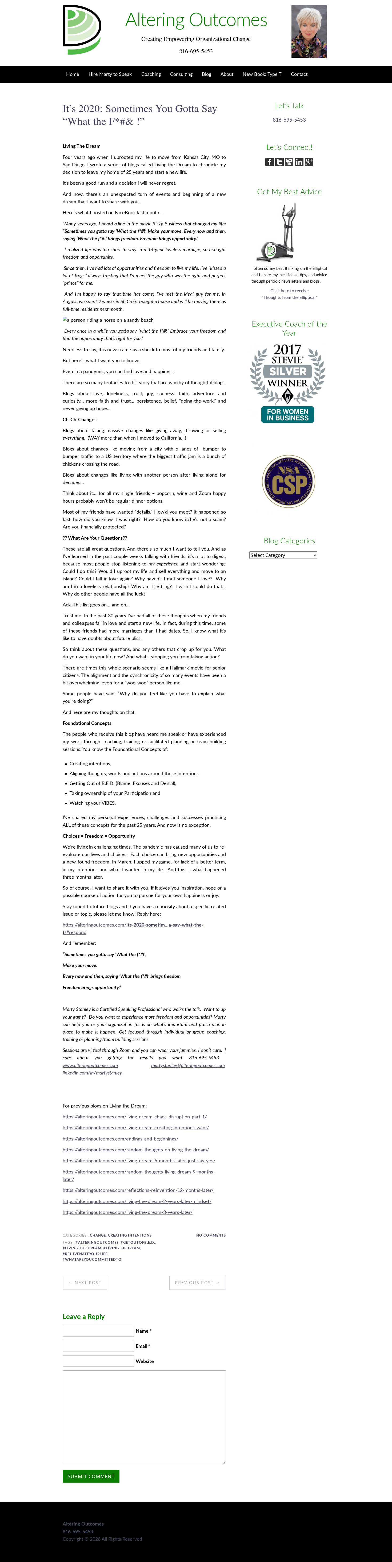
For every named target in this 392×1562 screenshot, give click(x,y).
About (227, 74)
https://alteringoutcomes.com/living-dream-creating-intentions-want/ (136, 1128)
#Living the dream (82, 1248)
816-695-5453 (289, 120)
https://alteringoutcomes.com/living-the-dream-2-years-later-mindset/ (137, 1201)
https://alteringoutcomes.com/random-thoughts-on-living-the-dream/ (136, 1150)
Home (72, 74)
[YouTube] (290, 165)
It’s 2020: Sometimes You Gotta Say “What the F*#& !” (140, 114)
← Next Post (85, 1283)
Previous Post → (197, 1283)
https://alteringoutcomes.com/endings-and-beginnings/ (120, 1139)
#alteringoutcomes (97, 1243)
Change (98, 1235)
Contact (299, 74)
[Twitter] (280, 165)
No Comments (211, 1235)
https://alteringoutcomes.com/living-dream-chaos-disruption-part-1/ (135, 1117)
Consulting (181, 74)
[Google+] (309, 165)
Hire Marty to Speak (110, 74)
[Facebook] (270, 165)
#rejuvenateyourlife (85, 1254)
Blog (206, 74)
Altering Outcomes (196, 20)
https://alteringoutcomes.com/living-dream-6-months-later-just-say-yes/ (139, 1161)
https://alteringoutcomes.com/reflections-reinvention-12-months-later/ (138, 1190)
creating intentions (130, 1235)
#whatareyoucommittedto (92, 1260)
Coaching (151, 74)
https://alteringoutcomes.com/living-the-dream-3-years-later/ (128, 1212)
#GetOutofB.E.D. (138, 1243)
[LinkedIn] (300, 165)
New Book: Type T (262, 74)
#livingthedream (121, 1248)
